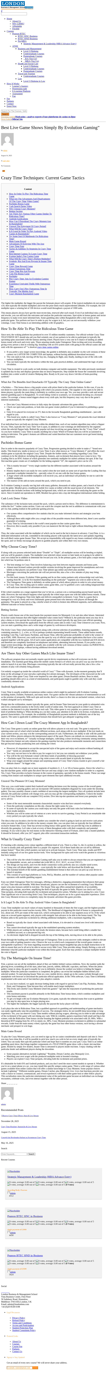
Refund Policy (18, 1320)
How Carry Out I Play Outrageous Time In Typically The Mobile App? (28, 290)
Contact (10, 103)
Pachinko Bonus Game (19, 204)
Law (20, 78)
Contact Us (17, 1351)
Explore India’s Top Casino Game (24, 256)
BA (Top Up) (31, 58)
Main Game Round (17, 241)
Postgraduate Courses (32, 56)
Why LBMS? (18, 23)
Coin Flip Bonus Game (19, 274)
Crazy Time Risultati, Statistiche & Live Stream (19, 1127)
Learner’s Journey (20, 86)
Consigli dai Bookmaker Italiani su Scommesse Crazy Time (23, 1137)
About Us (16, 21)
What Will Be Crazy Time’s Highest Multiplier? (30, 259)
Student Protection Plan (22, 1328)
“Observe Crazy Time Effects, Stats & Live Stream (20, 1116)
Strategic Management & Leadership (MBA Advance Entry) (49, 43)
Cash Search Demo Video (20, 206)
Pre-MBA (22, 41)
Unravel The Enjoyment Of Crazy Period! (27, 226)
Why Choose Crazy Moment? (22, 209)
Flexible (15, 28)
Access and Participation (23, 1325)
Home (9, 18)
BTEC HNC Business (27, 36)
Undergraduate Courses (33, 53)
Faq (14, 96)
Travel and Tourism (26, 73)
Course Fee (17, 1346)
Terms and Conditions (22, 1323)
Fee (8, 98)
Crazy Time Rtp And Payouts (22, 271)
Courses (10, 31)
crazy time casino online (47, 347)
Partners (10, 101)
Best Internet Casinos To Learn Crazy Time (28, 254)
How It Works (13, 83)
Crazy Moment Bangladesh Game (24, 294)
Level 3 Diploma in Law (34, 81)
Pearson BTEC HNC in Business (25, 1216)
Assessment (17, 93)
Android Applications (18, 219)
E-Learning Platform (21, 91)
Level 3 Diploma (30, 51)
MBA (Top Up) (32, 61)
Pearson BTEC (19, 33)
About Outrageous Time (19, 269)
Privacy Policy (18, 1318)
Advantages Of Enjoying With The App (26, 244)
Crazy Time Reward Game (21, 266)
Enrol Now (12, 106)
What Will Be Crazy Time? (21, 229)
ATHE (15, 46)
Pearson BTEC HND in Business (25, 1255)
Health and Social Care (28, 63)
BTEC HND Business (28, 38)
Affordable (17, 26)
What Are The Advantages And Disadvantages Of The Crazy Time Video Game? (29, 200)
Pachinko (13, 276)
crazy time (6, 161)
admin (5, 150)
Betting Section (16, 211)
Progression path (19, 88)
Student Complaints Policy (24, 1330)
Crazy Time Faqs (16, 246)
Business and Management (29, 48)
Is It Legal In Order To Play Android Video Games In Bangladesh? (28, 232)
